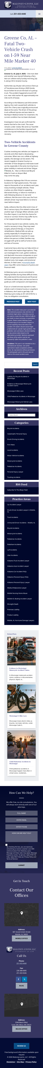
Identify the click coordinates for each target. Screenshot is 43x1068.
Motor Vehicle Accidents (15, 455)
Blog (21, 985)
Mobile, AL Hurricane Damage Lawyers (20, 620)
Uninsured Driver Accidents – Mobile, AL (21, 523)
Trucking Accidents (13, 477)
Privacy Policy (28, 857)
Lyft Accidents (12, 550)
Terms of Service (12, 859)
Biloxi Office (21, 1029)
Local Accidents (17, 68)
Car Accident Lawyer (14, 505)
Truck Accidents (12, 517)
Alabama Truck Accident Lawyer (18, 561)
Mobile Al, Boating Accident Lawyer (19, 599)
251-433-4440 (20, 13)
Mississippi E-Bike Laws (15, 391)
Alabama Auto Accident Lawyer (18, 566)
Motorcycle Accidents (14, 461)
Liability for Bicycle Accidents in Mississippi (18, 377)
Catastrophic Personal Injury (17, 434)
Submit (21, 865)
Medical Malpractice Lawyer (16, 588)
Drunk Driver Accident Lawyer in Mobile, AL (21, 511)
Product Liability (12, 615)
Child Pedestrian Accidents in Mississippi (21, 396)
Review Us (21, 1046)
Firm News (11, 445)
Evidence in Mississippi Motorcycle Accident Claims (19, 385)
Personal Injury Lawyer (15, 472)
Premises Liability (13, 609)
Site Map (20, 1062)
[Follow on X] (24, 979)
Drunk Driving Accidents (15, 439)
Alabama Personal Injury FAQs (17, 577)
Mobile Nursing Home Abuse (17, 593)
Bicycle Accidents (13, 428)
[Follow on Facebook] (18, 979)
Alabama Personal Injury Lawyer (18, 582)
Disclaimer (11, 1062)
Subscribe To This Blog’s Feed (17, 490)
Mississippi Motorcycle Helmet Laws (19, 402)
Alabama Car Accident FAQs (16, 571)
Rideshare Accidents (14, 544)
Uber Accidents (12, 555)
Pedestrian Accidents (14, 466)
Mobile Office (21, 938)
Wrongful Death (12, 604)
